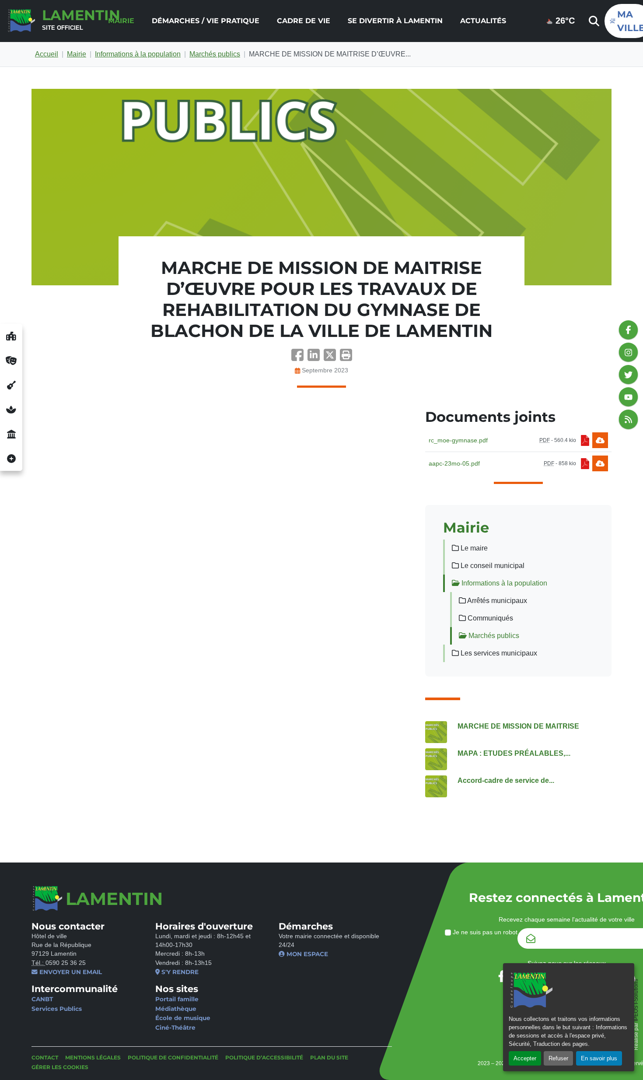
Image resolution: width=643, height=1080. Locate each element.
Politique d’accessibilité (264, 1057)
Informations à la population (138, 54)
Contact (44, 1057)
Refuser (558, 1058)
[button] (346, 357)
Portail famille (177, 999)
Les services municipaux (498, 653)
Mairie (121, 21)
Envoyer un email (70, 971)
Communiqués (489, 618)
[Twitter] (332, 357)
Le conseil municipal (491, 565)
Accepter (525, 1058)
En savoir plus (599, 1058)
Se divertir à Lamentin (395, 21)
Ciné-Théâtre (175, 1027)
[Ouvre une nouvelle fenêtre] (11, 336)
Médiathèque (175, 1008)
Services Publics (56, 1008)
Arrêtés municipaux (496, 600)
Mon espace (306, 953)
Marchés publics (214, 54)
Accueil (46, 54)
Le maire (473, 548)
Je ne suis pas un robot (484, 932)
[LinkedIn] (316, 357)
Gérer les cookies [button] (59, 1067)
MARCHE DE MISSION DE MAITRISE (518, 726)
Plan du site (329, 1057)
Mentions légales (93, 1057)
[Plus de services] (11, 458)
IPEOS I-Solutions (636, 1000)
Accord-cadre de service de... (506, 780)
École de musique (182, 1017)
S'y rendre (179, 971)
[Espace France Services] (11, 434)
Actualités (483, 21)
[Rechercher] (593, 21)
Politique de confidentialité (173, 1057)
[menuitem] (121, 21)
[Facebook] (299, 357)
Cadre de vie (303, 21)
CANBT (42, 999)
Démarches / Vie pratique (205, 21)
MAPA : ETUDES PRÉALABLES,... (514, 753)
